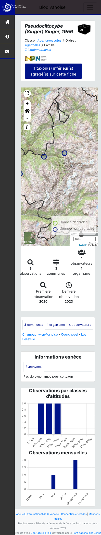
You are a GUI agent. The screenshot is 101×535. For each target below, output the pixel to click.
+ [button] (27, 103)
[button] (27, 110)
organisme (56, 325)
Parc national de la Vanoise (43, 514)
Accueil (20, 514)
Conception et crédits (74, 514)
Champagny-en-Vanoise (40, 334)
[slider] (81, 234)
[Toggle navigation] (90, 7)
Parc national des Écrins (87, 532)
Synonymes (33, 367)
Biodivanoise (52, 7)
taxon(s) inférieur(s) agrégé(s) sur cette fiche (53, 71)
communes (33, 325)
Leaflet (83, 244)
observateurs (80, 325)
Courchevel (69, 334)
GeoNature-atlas (41, 532)
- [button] (27, 117)
